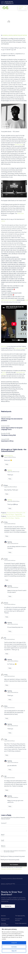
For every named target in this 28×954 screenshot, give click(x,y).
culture (3, 221)
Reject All (14, 950)
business (5, 35)
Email (2, 840)
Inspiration (16, 35)
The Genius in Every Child (8, 435)
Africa (4, 372)
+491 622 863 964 (8, 1)
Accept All (14, 942)
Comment (3, 823)
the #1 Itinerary (8, 455)
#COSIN (15, 300)
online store (20, 213)
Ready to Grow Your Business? (11, 893)
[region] (14, 940)
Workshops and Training (5, 919)
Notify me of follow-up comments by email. (13, 856)
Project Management (21, 923)
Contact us (8, 906)
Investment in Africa (7, 441)
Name (2, 834)
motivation (23, 35)
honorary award (19, 144)
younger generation (20, 348)
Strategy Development (4, 924)
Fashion (10, 35)
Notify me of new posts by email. (10, 859)
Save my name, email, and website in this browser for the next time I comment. (15, 851)
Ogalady (18, 21)
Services (3, 915)
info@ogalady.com (9, 3)
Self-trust (4, 346)
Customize (14, 946)
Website (3, 846)
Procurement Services (18, 919)
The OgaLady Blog (20, 915)
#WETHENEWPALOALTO (7, 300)
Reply (6, 464)
